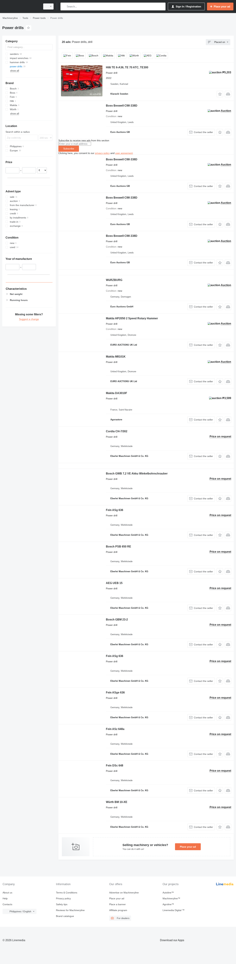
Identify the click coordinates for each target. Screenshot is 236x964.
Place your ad (188, 846)
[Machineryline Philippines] (21, 6)
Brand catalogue (65, 916)
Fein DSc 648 (114, 765)
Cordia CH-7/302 (116, 431)
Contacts (7, 904)
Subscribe (68, 148)
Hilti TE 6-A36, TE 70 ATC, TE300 (127, 67)
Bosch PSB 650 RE (118, 546)
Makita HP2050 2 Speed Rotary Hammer (132, 318)
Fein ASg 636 (114, 510)
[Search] (64, 6)
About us (7, 892)
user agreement (124, 153)
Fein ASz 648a (115, 729)
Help (5, 898)
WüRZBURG (114, 279)
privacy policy (102, 153)
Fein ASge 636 (115, 692)
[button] (220, 94)
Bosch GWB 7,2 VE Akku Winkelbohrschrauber (137, 473)
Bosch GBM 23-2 (117, 619)
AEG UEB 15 (114, 583)
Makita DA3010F (116, 393)
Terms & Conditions (66, 892)
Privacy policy (63, 898)
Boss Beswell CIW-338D (121, 105)
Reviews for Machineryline (70, 910)
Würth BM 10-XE (116, 802)
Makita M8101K (116, 356)
